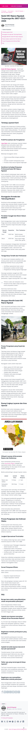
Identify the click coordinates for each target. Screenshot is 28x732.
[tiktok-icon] (20, 722)
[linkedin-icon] (23, 722)
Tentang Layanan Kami (7, 32)
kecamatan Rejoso (10, 463)
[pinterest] (16, 692)
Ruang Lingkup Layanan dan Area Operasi (11, 39)
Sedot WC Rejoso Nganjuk (8, 69)
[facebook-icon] (2, 722)
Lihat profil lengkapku (7, 718)
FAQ (3, 43)
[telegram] (13, 692)
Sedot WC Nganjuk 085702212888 (16, 729)
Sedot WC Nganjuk (11, 707)
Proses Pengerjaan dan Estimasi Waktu (11, 41)
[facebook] (5, 692)
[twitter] (7, 692)
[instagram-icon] (7, 722)
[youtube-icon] (10, 722)
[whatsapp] (10, 692)
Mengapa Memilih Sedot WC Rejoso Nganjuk (12, 36)
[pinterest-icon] (18, 722)
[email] (19, 692)
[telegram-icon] (12, 722)
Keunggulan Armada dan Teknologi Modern (12, 34)
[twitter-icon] (5, 722)
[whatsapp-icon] (15, 722)
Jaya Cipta (4, 143)
